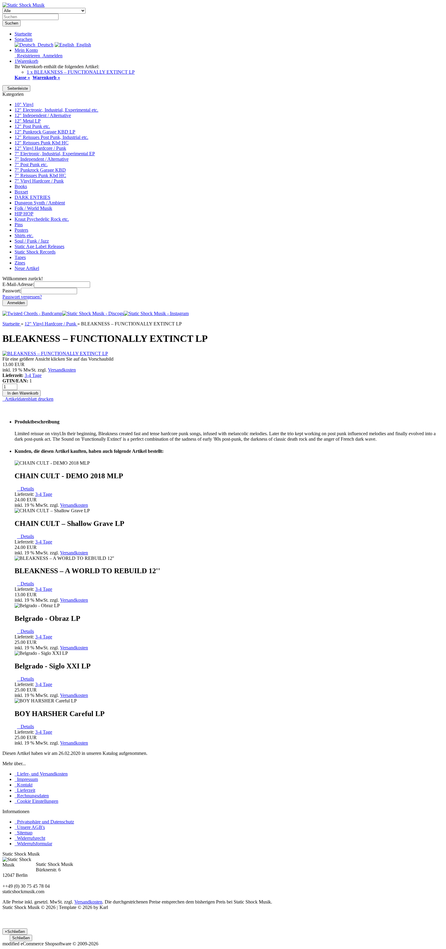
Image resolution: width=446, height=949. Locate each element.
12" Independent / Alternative (43, 115)
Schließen (21, 938)
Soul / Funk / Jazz (32, 241)
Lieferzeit (25, 790)
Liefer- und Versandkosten (41, 773)
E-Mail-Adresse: (18, 284)
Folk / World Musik (33, 208)
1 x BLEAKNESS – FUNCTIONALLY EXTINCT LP (81, 72)
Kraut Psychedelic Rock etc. (42, 219)
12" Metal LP (28, 120)
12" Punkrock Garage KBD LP (45, 131)
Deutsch (44, 44)
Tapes (20, 257)
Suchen (11, 23)
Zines (20, 262)
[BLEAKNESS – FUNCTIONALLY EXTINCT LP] (55, 353)
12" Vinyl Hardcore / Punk (40, 148)
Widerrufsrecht (30, 838)
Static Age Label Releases (39, 246)
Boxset (21, 191)
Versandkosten (62, 369)
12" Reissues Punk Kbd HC (42, 142)
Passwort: (11, 290)
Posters (21, 230)
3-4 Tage (33, 375)
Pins (19, 224)
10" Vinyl (24, 104)
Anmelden (51, 55)
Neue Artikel (27, 268)
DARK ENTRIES (32, 197)
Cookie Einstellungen (36, 801)
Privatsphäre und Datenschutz (44, 821)
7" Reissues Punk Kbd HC (40, 175)
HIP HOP (24, 213)
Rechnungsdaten (32, 795)
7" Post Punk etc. (31, 164)
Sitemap (23, 832)
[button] (23, 39)
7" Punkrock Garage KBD (40, 170)
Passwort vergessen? (22, 296)
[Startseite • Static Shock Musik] (23, 5)
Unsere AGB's (30, 827)
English (82, 44)
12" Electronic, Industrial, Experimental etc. (56, 110)
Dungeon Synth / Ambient (40, 202)
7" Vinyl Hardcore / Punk (39, 180)
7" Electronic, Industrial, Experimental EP (55, 153)
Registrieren (27, 55)
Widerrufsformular (33, 843)
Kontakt (23, 784)
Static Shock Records (35, 251)
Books (21, 186)
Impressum (26, 779)
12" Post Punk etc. (32, 126)
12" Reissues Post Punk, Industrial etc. (51, 137)
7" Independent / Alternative (42, 159)
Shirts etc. (24, 235)
